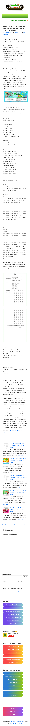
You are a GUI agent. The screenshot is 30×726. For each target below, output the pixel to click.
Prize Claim (13, 695)
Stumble (7, 432)
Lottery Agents (13, 692)
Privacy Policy (13, 714)
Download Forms (13, 685)
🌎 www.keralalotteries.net (16, 721)
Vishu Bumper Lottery (13, 652)
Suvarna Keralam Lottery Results (13, 617)
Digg (13, 432)
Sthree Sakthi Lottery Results (13, 608)
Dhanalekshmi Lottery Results (13, 611)
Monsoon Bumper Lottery (13, 656)
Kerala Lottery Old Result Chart (13, 676)
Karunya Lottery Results (13, 620)
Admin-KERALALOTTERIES (15, 723)
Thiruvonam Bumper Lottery (13, 659)
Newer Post (5, 525)
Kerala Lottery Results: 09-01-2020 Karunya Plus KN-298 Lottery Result (14, 28)
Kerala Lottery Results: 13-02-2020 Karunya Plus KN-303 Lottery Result (18, 492)
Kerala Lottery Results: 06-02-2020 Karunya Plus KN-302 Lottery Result (18, 460)
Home (15, 525)
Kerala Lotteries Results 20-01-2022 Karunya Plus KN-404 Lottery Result (18, 509)
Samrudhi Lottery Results (13, 624)
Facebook (13, 430)
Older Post (25, 525)
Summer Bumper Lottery (13, 649)
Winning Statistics (13, 682)
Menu (4, 16)
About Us (13, 708)
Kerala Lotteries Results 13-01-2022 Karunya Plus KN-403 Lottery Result (18, 477)
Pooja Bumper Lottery (13, 662)
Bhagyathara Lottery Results (13, 605)
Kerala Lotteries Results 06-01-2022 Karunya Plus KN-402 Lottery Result (18, 445)
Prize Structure (13, 689)
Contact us (13, 711)
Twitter (20, 430)
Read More (20, 455)
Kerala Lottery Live (12, 679)
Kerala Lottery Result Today (13, 673)
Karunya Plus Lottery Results (13, 614)
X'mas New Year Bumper (13, 646)
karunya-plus (18, 32)
